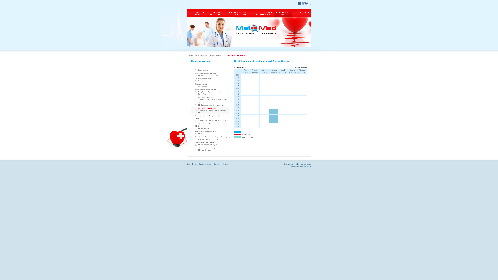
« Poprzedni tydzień (240, 67)
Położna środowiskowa (202, 84)
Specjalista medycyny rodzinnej (205, 142)
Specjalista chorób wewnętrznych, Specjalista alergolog (212, 137)
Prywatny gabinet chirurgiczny (205, 97)
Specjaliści (217, 164)
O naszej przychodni (205, 164)
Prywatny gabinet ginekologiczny (234, 55)
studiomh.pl (307, 166)
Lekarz (197, 67)
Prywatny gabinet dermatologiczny (206, 102)
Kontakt (225, 164)
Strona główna (202, 55)
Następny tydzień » (301, 67)
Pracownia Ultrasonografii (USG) (205, 89)
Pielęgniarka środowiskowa (203, 78)
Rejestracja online (215, 55)
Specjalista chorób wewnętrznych (205, 131)
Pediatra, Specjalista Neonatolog (205, 73)
